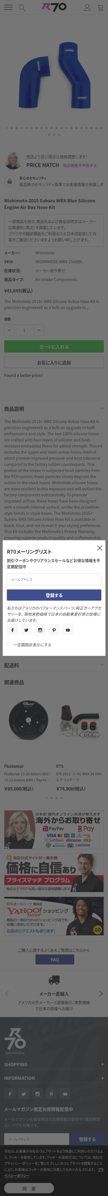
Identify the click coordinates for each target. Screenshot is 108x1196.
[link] (12, 629)
